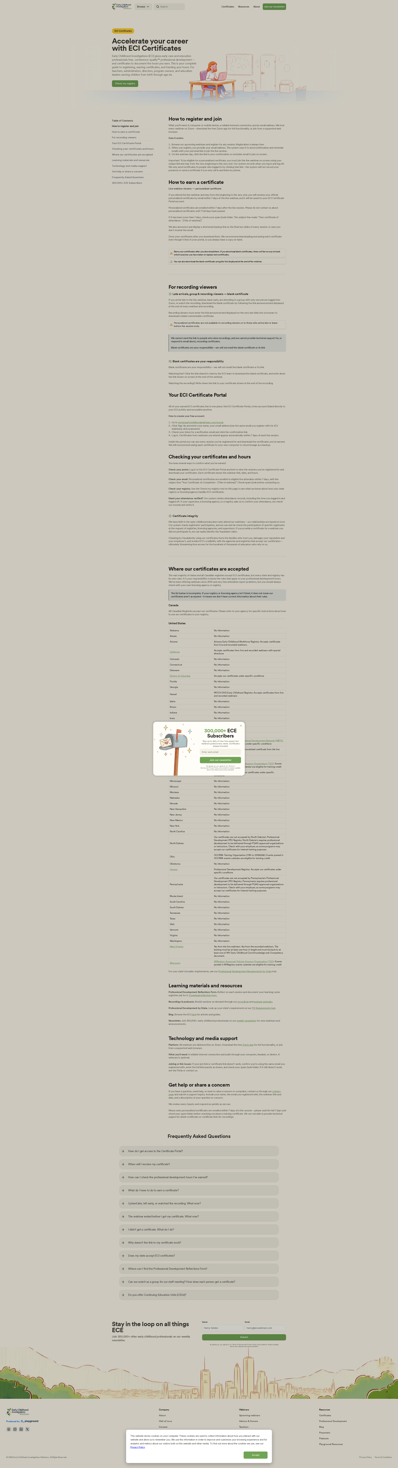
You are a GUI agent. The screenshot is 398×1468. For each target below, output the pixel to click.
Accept (255, 1455)
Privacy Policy (137, 1447)
